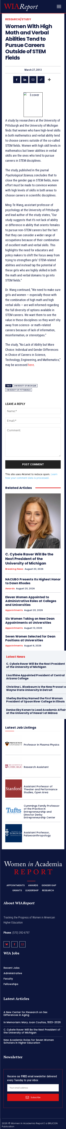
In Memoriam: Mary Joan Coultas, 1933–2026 (32, 1022)
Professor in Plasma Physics (41, 744)
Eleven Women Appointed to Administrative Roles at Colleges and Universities (30, 601)
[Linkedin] (24, 79)
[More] (49, 79)
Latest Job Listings (20, 727)
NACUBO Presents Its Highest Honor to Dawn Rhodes (33, 581)
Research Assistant (36, 767)
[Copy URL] (41, 79)
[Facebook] (16, 79)
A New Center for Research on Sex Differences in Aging (25, 1013)
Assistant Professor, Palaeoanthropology (37, 834)
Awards (10, 588)
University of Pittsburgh (19, 390)
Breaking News (14, 569)
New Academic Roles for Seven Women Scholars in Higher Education (29, 1041)
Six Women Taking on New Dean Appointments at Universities (30, 621)
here (31, 365)
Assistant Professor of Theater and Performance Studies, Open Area (40, 789)
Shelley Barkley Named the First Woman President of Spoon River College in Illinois (35, 700)
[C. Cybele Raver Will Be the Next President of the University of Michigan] (33, 520)
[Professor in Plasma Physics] (13, 744)
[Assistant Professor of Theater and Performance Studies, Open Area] (13, 788)
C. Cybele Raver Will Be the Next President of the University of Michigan (29, 559)
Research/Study (18, 19)
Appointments (14, 610)
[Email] (32, 79)
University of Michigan (25, 386)
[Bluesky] (7, 944)
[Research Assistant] (13, 766)
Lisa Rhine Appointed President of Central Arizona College (35, 676)
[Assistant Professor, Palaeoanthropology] (13, 833)
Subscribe (35, 1097)
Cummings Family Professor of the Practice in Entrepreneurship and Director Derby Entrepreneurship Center (41, 811)
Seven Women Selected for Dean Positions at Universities (30, 638)
